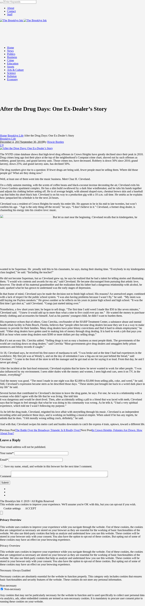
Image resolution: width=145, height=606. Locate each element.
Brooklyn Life (16, 135)
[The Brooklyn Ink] (23, 20)
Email (4, 459)
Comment (5, 476)
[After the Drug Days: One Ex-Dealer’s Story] (26, 148)
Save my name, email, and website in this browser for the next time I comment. (48, 466)
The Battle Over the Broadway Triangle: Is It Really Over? (48, 430)
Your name (7, 453)
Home (3, 135)
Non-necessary (12, 589)
